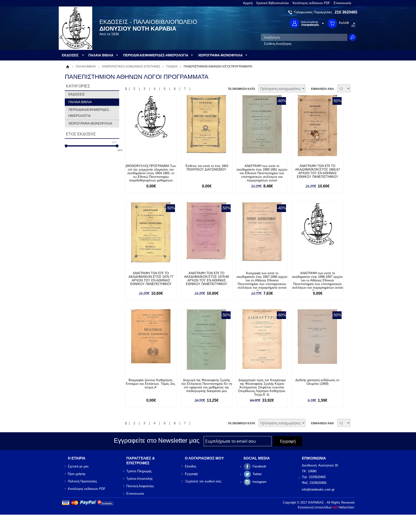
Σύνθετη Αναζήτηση (277, 44)
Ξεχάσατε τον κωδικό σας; (203, 481)
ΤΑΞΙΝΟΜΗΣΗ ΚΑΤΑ (241, 89)
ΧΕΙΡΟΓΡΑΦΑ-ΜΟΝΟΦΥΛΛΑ (90, 123)
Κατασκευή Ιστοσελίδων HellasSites (326, 507)
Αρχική (248, 3)
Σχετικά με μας (78, 466)
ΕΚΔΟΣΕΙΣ (76, 94)
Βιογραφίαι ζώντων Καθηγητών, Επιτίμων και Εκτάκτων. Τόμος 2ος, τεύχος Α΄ (151, 383)
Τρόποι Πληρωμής (139, 471)
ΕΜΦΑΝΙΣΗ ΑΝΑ (322, 89)
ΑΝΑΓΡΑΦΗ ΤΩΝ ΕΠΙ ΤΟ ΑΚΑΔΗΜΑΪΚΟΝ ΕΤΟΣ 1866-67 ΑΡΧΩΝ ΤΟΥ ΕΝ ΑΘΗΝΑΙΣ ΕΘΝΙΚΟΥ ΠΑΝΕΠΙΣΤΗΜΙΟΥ (317, 171)
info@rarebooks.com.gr (318, 489)
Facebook (259, 466)
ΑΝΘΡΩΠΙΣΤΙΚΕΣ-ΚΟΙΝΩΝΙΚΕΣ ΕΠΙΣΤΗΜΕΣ (131, 66)
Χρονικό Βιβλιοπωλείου (272, 3)
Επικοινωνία (342, 3)
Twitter (257, 474)
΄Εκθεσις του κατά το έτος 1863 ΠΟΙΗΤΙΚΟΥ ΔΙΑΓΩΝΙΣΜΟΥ (206, 167)
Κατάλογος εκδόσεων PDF (311, 3)
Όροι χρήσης (76, 474)
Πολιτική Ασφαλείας (140, 486)
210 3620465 (346, 12)
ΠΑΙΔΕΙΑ (172, 66)
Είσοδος (190, 466)
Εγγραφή (191, 474)
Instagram (259, 482)
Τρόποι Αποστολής (139, 478)
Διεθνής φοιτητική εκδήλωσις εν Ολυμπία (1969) (317, 382)
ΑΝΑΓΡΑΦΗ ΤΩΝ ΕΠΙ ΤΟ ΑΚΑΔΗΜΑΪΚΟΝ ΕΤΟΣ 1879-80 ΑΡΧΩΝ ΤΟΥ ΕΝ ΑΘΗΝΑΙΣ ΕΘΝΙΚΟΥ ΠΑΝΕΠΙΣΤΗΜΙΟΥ (206, 278)
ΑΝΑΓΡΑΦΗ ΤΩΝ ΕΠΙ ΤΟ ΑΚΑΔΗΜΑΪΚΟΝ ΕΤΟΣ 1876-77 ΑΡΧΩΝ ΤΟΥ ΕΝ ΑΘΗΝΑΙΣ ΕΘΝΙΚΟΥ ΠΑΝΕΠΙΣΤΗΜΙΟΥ (151, 278)
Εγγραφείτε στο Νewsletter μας (157, 440)
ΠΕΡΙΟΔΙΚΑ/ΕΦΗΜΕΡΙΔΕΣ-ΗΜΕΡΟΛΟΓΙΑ (89, 113)
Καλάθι (153, 162)
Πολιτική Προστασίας (82, 481)
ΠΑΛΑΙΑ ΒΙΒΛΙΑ (86, 66)
